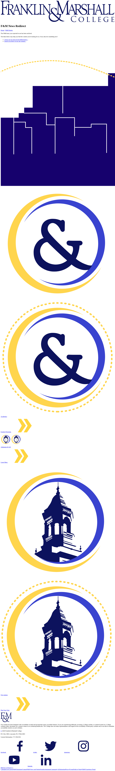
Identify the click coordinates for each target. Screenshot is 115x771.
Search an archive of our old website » (15, 41)
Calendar (3, 769)
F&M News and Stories (33, 769)
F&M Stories (9, 30)
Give (7, 769)
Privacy (67, 769)
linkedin (30, 766)
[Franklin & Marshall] (57, 21)
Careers (11, 769)
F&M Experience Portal (89, 769)
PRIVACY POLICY (7, 768)
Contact (24, 769)
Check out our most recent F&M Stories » (16, 39)
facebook (3, 752)
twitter (35, 752)
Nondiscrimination (45, 769)
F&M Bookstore (17, 769)
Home (2, 30)
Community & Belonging (58, 769)
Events (71, 769)
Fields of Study (77, 769)
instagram (67, 752)
